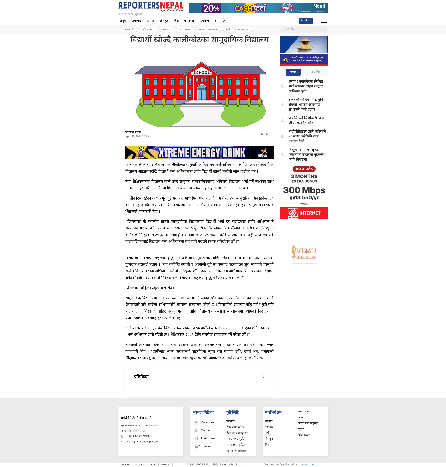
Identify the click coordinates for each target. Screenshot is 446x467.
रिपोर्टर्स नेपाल (133, 133)
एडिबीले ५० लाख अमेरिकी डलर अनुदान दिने (307, 136)
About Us (125, 464)
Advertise (139, 464)
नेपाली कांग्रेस (185, 29)
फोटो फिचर (304, 435)
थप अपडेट (304, 169)
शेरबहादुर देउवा (244, 29)
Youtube (204, 447)
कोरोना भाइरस (148, 29)
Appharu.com (307, 464)
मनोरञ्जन (190, 21)
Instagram (208, 439)
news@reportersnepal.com (143, 441)
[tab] (293, 72)
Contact (152, 464)
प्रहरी (228, 29)
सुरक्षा (301, 429)
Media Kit (166, 464)
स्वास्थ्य (205, 21)
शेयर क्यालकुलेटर (235, 427)
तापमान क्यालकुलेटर (236, 451)
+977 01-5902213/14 (139, 436)
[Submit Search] (324, 29)
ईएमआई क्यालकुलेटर (237, 433)
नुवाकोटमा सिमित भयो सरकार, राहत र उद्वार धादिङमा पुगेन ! (306, 86)
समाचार (136, 21)
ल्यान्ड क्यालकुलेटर (236, 439)
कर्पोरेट (150, 21)
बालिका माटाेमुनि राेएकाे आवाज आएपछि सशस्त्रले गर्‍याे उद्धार (306, 105)
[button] (324, 21)
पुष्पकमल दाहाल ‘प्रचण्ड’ (208, 29)
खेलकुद (164, 21)
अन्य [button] (217, 21)
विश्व (176, 21)
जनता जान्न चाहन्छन (308, 423)
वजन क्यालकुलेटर (235, 445)
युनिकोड (230, 421)
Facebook (208, 423)
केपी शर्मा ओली (129, 29)
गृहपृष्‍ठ (122, 21)
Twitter (205, 431)
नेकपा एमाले (166, 29)
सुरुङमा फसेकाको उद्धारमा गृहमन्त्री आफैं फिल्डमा (306, 155)
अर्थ (267, 433)
